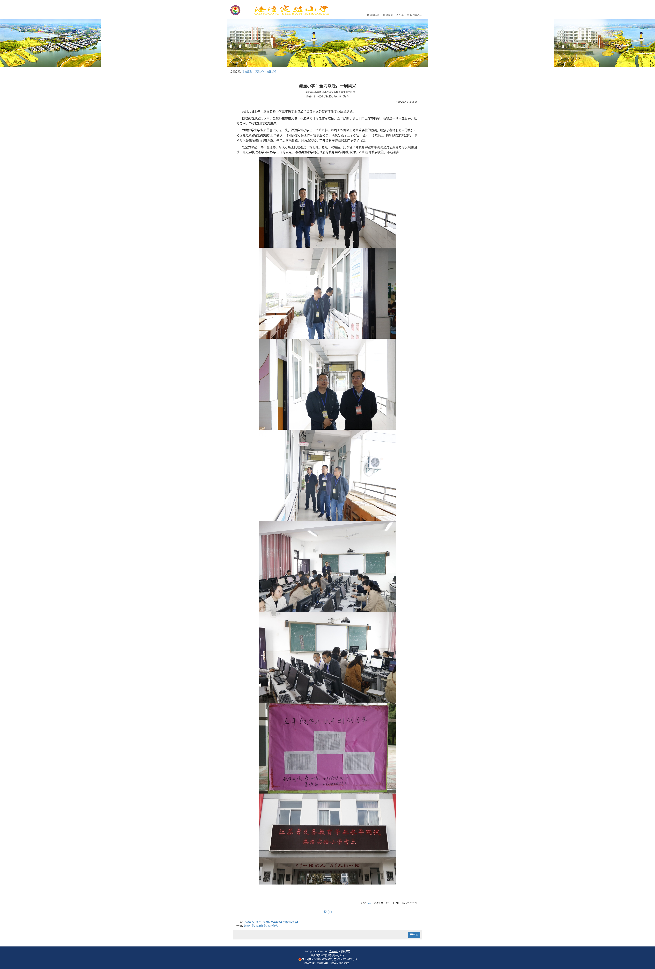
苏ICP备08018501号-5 (345, 959)
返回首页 (375, 15)
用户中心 (414, 15)
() (327, 912)
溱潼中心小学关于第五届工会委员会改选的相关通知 (271, 922)
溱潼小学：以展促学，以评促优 (261, 925)
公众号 (389, 15)
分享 (401, 15)
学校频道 (247, 71)
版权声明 (345, 951)
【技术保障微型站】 (340, 963)
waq (369, 903)
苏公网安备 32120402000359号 (317, 959)
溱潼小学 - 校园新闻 (265, 71)
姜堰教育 (333, 951)
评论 (415, 934)
